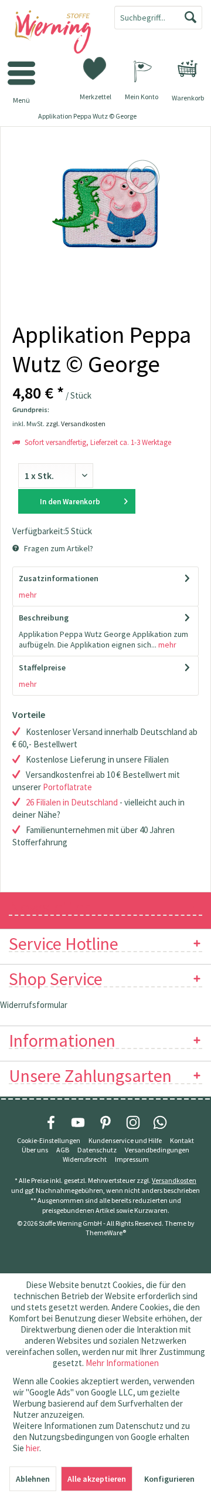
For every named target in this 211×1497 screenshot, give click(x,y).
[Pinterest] (105, 1122)
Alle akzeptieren (96, 1479)
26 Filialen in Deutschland (72, 802)
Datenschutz (97, 1149)
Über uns (35, 1149)
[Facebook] (51, 1122)
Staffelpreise (42, 667)
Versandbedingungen (157, 1149)
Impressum (132, 1159)
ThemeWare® (106, 1232)
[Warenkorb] (187, 68)
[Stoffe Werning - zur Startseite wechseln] (53, 32)
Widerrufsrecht (85, 1159)
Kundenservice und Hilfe (125, 1140)
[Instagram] (133, 1122)
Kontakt (182, 1140)
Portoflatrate (67, 787)
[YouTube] (78, 1122)
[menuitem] (187, 68)
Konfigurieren (169, 1479)
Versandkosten (174, 1180)
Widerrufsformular (33, 1004)
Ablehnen (33, 1479)
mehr (28, 594)
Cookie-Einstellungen (48, 1140)
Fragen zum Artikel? (57, 548)
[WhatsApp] (160, 1122)
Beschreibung (44, 617)
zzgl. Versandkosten (76, 423)
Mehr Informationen (122, 1362)
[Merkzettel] (95, 67)
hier (32, 1448)
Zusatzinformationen (58, 578)
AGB (62, 1149)
